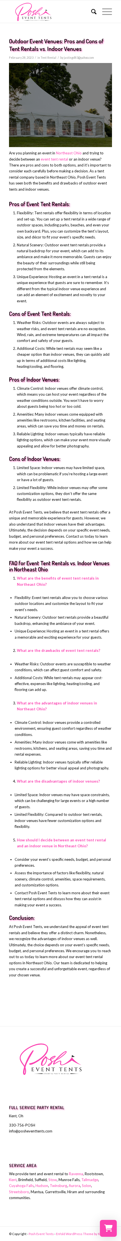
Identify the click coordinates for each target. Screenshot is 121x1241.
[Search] (91, 11)
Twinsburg (58, 1185)
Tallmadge (89, 1179)
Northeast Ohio (69, 153)
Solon (86, 1185)
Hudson (41, 1185)
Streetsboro (19, 1192)
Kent (13, 1179)
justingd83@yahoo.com (79, 57)
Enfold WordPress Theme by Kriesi (81, 1234)
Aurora (74, 1185)
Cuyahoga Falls (21, 1185)
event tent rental (54, 159)
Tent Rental (48, 57)
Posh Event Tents (41, 1234)
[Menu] (104, 11)
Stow (52, 1179)
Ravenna (76, 1174)
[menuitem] (91, 11)
